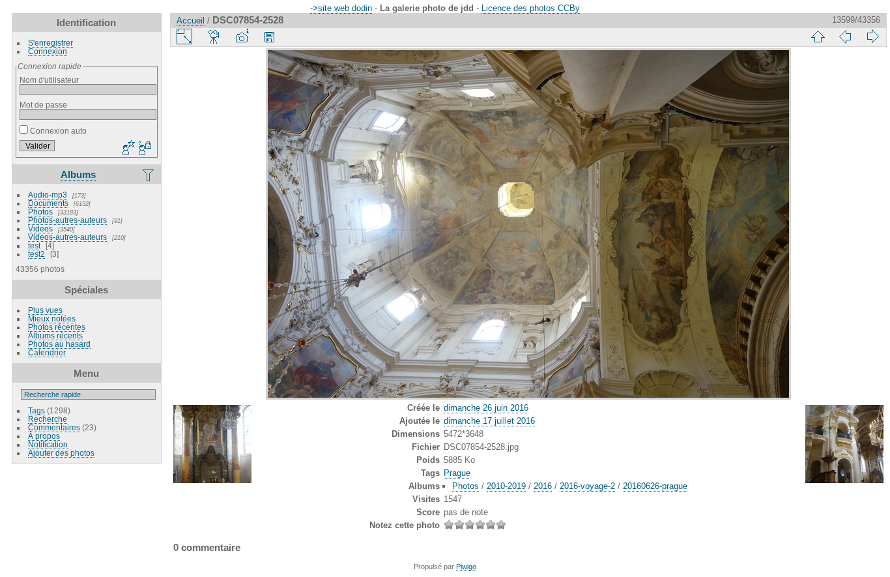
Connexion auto (57, 130)
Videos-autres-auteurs (67, 237)
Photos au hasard (59, 344)
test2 (36, 254)
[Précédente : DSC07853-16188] (845, 36)
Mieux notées (52, 318)
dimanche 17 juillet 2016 (489, 421)
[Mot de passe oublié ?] (144, 148)
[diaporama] (214, 36)
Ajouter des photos (61, 453)
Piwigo (466, 566)
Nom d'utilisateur (49, 80)
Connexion (47, 51)
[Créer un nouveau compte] (127, 148)
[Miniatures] (817, 36)
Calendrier (47, 352)
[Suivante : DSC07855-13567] (872, 36)
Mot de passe (43, 104)
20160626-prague (655, 486)
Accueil (191, 20)
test (34, 245)
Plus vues (45, 310)
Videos (40, 228)
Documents (48, 203)
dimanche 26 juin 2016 (486, 408)
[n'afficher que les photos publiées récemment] (149, 174)
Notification (48, 444)
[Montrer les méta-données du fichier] (241, 36)
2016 (543, 486)
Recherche (47, 419)
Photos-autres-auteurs (67, 220)
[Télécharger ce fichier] (269, 36)
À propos (44, 436)
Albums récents (55, 335)
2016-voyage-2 (587, 486)
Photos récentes (56, 327)
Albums (78, 174)
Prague (457, 473)
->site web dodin (341, 8)
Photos (40, 211)
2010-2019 (506, 486)
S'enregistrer (50, 42)
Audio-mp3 (47, 194)
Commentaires (54, 427)
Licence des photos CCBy (530, 8)
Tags (36, 410)
